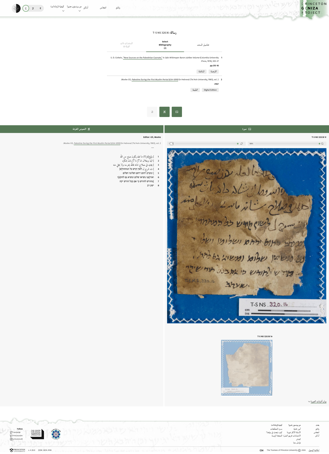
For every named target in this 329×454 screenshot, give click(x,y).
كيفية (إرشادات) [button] (57, 6)
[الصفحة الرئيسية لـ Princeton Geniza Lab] (54, 434)
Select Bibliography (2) (165, 44)
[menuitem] (123, 9)
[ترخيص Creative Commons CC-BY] (262, 450)
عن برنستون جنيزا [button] (74, 6)
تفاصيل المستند (203, 45)
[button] (314, 9)
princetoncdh (18, 439)
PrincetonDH (17, 436)
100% (251, 144)
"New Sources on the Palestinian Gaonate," (142, 57)
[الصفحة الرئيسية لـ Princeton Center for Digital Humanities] (35, 434)
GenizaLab (16, 432)
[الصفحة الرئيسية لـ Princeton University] (17, 450)
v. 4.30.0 (31, 450)
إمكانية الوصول (314, 450)
